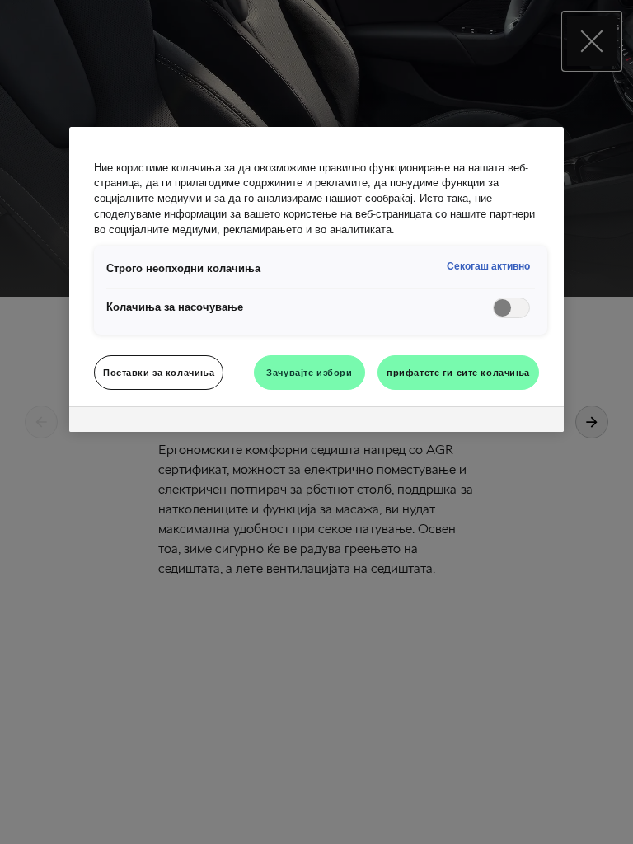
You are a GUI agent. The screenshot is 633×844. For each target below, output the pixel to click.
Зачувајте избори (309, 371)
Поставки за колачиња (158, 371)
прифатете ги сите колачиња (458, 371)
